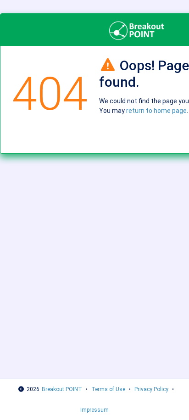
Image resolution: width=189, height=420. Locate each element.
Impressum (94, 410)
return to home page (156, 110)
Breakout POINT (62, 389)
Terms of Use (108, 389)
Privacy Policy (151, 389)
